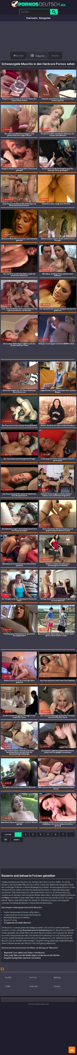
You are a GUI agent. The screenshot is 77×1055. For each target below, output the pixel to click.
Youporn (57, 986)
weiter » (17, 840)
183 (5, 840)
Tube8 (7, 986)
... (71, 834)
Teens (7, 898)
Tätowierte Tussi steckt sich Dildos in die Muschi (24, 953)
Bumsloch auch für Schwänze (35, 930)
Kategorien (45, 18)
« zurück (7, 834)
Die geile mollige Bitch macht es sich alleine (22, 958)
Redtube (57, 978)
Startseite (32, 18)
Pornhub (33, 978)
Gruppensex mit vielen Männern (17, 923)
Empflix (8, 978)
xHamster (33, 986)
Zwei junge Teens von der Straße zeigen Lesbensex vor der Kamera (32, 955)
